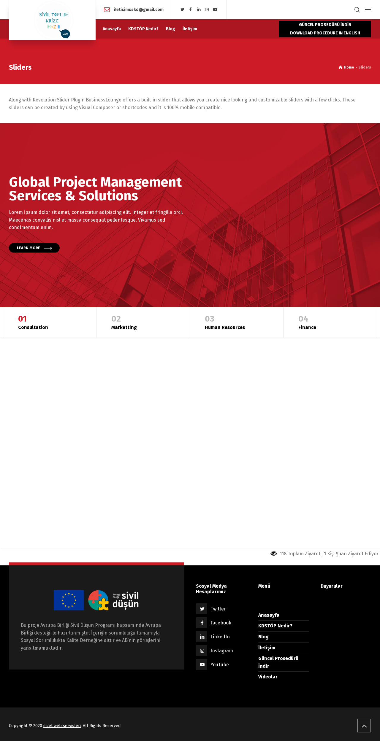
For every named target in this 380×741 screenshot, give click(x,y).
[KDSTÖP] (52, 20)
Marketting (124, 322)
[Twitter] (182, 9)
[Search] (357, 9)
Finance (307, 322)
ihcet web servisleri (62, 725)
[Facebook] (191, 9)
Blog (263, 637)
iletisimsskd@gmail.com (138, 9)
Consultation (33, 322)
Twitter (218, 609)
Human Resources (225, 322)
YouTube (219, 664)
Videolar (268, 677)
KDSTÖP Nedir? (275, 626)
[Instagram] (207, 9)
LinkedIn (220, 637)
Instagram (221, 650)
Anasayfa (268, 615)
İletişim (266, 648)
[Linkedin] (199, 9)
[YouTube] (215, 9)
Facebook (220, 623)
